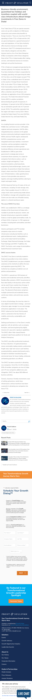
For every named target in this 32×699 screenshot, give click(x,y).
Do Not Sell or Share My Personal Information (14, 695)
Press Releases (6, 675)
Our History (5, 655)
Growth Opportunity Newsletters (20, 625)
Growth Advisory (7, 641)
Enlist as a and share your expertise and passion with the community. (15, 526)
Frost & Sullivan (15, 397)
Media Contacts (6, 672)
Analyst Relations (7, 678)
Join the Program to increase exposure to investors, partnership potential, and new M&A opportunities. (16, 518)
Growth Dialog (20, 623)
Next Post (27, 392)
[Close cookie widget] (30, 683)
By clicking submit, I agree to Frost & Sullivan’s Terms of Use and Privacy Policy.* (15, 566)
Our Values (5, 658)
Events (4, 638)
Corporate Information (8, 661)
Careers (4, 664)
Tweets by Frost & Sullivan (10, 465)
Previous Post (5, 392)
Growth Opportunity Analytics (11, 644)
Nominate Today (16, 601)
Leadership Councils (8, 647)
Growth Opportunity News (8, 432)
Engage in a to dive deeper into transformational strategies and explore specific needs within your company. (16, 502)
